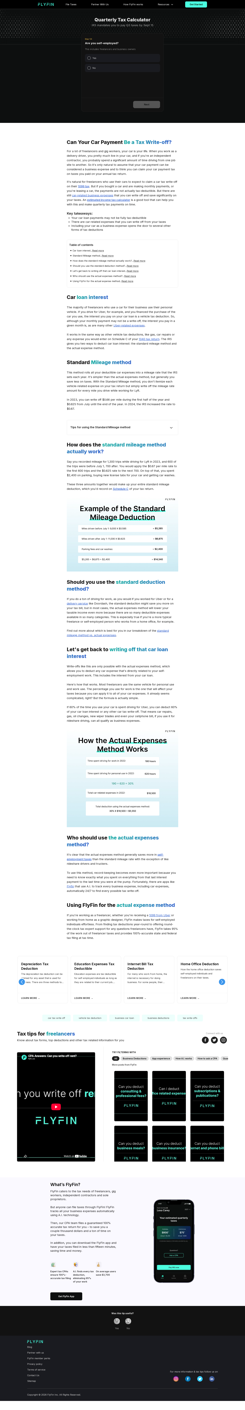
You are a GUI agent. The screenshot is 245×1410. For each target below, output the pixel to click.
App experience (161, 1058)
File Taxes (71, 4)
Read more (98, 250)
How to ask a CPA (207, 1058)
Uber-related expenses (129, 325)
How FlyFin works (133, 4)
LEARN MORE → (30, 998)
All (115, 1058)
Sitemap (31, 1381)
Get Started (196, 4)
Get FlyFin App (66, 1296)
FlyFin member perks (38, 1358)
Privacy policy (34, 1364)
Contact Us (33, 1375)
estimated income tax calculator (108, 200)
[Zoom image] (122, 534)
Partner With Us (100, 4)
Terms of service (36, 1369)
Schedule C (120, 489)
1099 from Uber (159, 915)
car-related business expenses (92, 195)
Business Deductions (134, 1058)
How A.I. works (184, 1058)
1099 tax (83, 186)
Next (146, 104)
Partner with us (35, 1352)
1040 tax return (149, 339)
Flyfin (70, 886)
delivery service (77, 603)
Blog (29, 1347)
